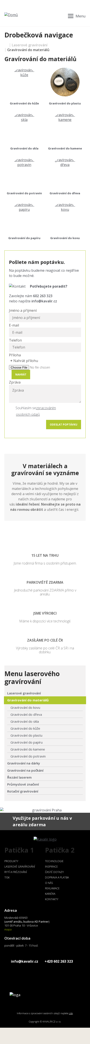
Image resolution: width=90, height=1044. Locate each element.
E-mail (14, 325)
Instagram (14, 973)
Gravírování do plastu (65, 103)
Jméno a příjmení (23, 310)
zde (71, 1013)
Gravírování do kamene (65, 148)
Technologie (54, 861)
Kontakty (51, 899)
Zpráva (15, 382)
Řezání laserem (19, 777)
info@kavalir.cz (44, 301)
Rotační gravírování (22, 791)
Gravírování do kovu (65, 238)
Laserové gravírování (29, 45)
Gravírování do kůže (24, 103)
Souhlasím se (26, 408)
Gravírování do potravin (24, 193)
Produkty (11, 861)
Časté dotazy (54, 872)
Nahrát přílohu (25, 360)
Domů (6, 45)
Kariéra (50, 894)
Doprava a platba (57, 877)
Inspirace (51, 866)
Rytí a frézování (15, 872)
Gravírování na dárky (23, 763)
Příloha (15, 355)
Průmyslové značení (23, 784)
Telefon (15, 340)
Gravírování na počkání (25, 770)
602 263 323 (42, 295)
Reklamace (52, 888)
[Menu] (77, 15)
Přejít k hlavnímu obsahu (20, 2)
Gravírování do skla (24, 148)
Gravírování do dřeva (65, 193)
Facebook (6, 973)
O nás (49, 883)
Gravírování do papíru (24, 238)
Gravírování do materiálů (28, 700)
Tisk (7, 877)
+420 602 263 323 (59, 961)
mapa (8, 929)
